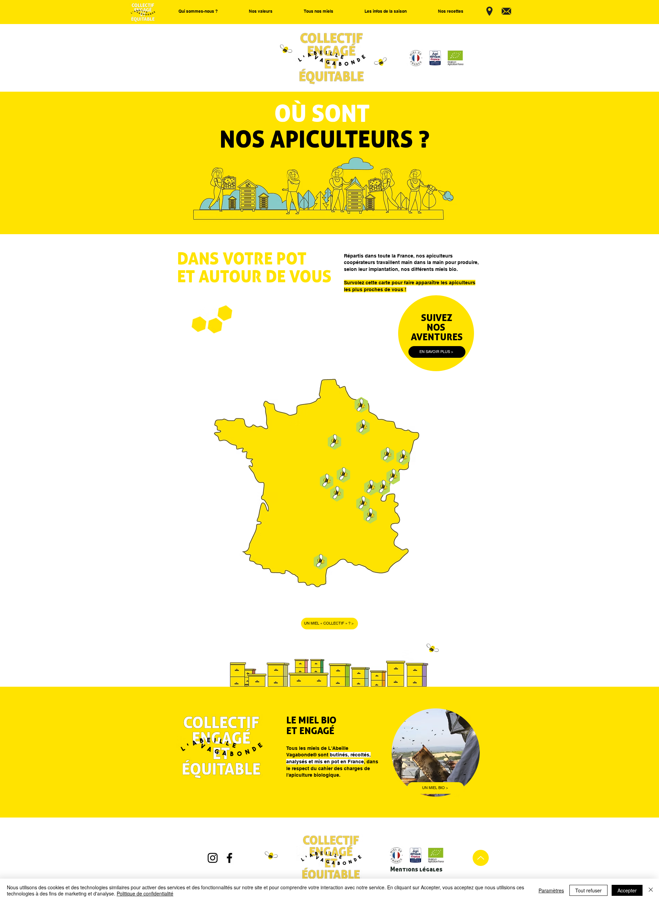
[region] (417, 516)
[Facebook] (229, 858)
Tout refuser (588, 890)
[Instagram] (212, 858)
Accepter (627, 890)
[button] (198, 11)
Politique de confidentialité (145, 893)
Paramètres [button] (551, 890)
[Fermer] (651, 890)
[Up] (481, 858)
